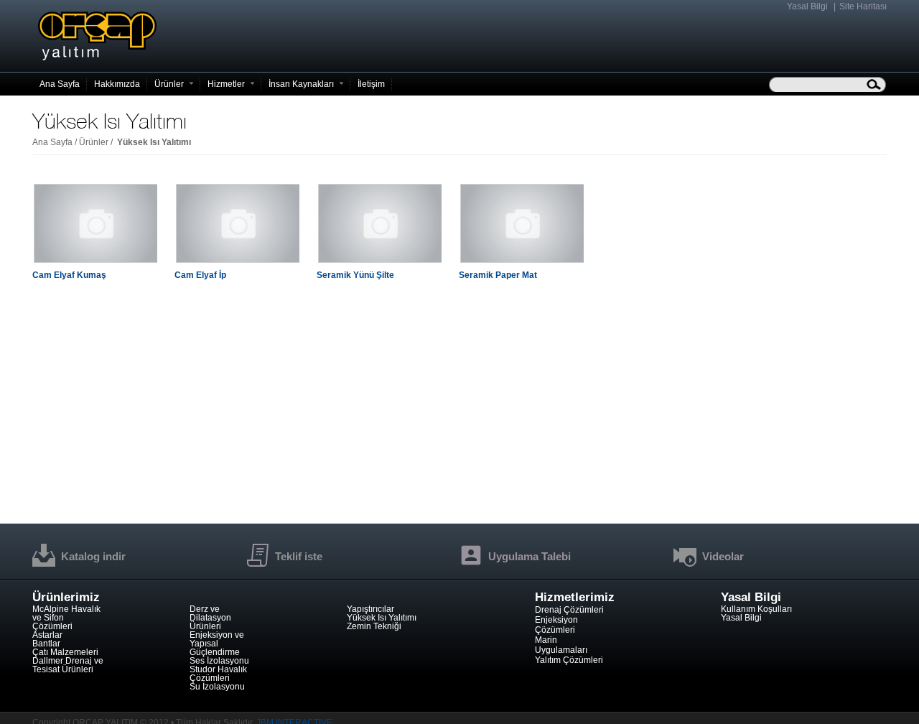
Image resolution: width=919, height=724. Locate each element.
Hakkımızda (117, 84)
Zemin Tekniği (374, 626)
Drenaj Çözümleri (569, 610)
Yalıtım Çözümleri (569, 660)
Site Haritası (863, 6)
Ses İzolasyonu (219, 661)
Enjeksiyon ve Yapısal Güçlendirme (217, 643)
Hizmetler (226, 84)
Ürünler (169, 84)
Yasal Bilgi (807, 6)
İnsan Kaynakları (301, 84)
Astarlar (47, 635)
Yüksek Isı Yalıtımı (381, 618)
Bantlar (46, 644)
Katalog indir (93, 556)
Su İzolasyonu (217, 687)
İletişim (371, 84)
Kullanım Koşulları (756, 609)
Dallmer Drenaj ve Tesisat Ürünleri (67, 665)
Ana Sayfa (52, 142)
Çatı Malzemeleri (65, 652)
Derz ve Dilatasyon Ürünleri (210, 617)
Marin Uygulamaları (561, 645)
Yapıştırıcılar (370, 609)
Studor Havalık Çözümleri (218, 673)
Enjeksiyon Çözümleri (556, 625)
